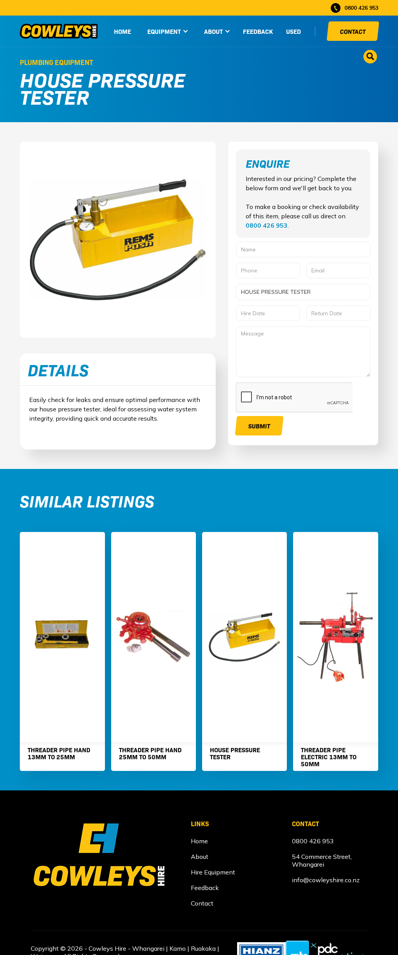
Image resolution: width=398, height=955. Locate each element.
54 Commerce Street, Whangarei (322, 860)
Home (199, 841)
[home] (59, 31)
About (199, 856)
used (293, 31)
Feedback (258, 31)
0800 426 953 (267, 225)
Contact (353, 31)
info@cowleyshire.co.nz (326, 880)
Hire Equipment (213, 872)
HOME (122, 31)
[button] (168, 31)
